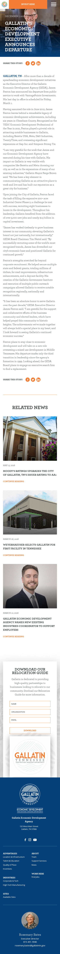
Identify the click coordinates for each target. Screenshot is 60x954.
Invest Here (28, 4)
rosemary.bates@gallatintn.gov (30, 945)
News (34, 865)
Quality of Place (9, 865)
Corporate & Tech (10, 881)
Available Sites (9, 897)
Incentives (7, 869)
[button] (53, 4)
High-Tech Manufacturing (14, 885)
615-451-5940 (30, 941)
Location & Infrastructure (14, 857)
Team (34, 857)
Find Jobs (35, 877)
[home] (4, 4)
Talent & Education (11, 861)
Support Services (39, 861)
